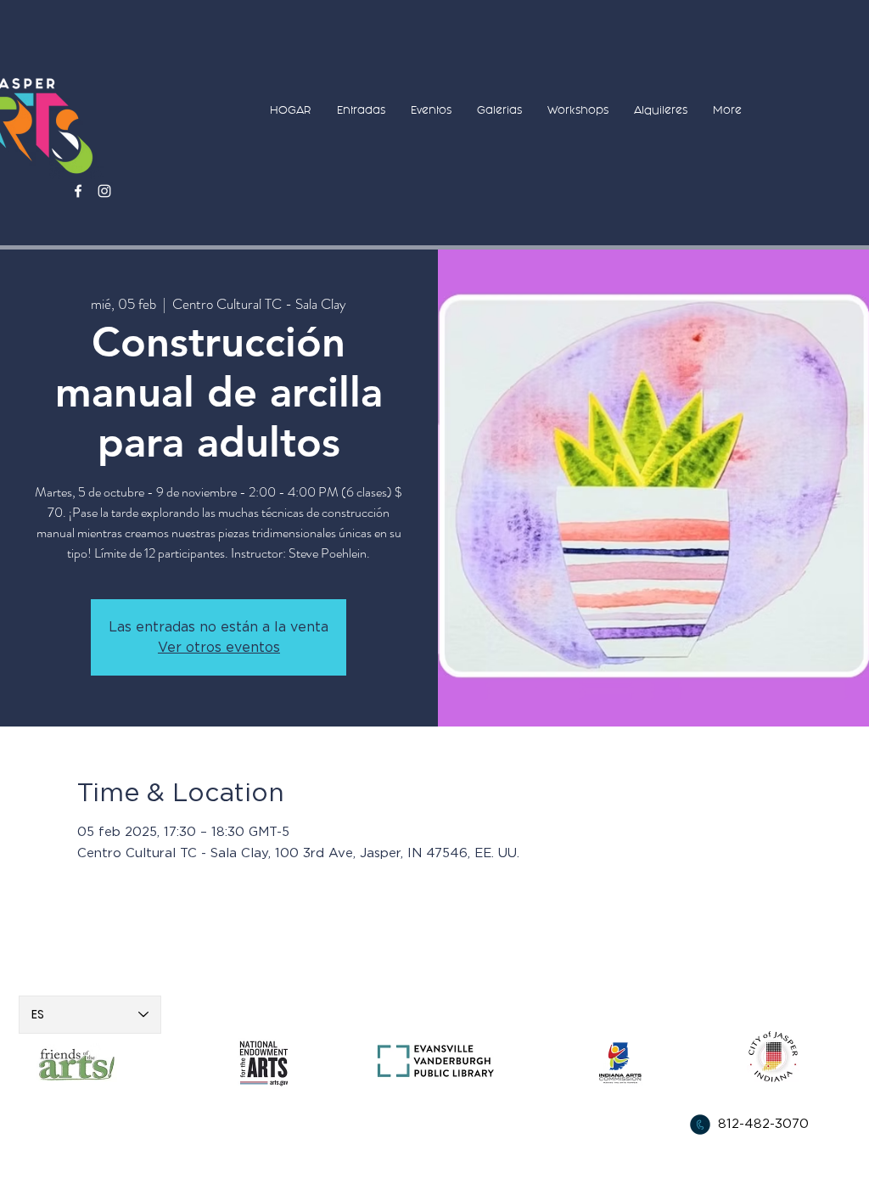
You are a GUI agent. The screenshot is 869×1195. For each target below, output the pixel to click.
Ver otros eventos (219, 647)
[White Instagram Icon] (104, 190)
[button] (361, 110)
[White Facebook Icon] (78, 190)
